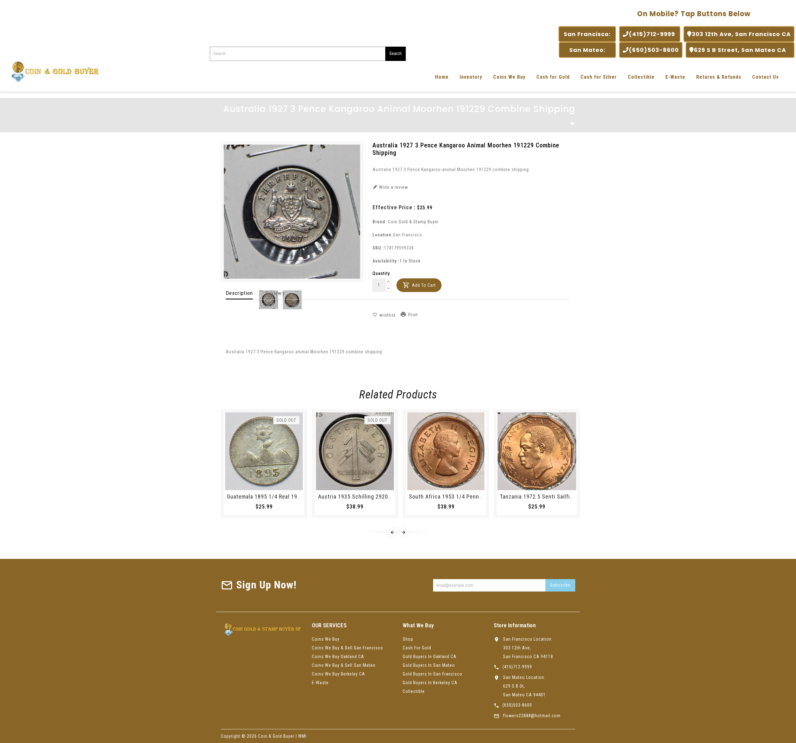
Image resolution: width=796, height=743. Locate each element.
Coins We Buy (509, 77)
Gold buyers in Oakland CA (429, 656)
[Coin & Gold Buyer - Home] (53, 71)
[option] (268, 300)
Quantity (381, 273)
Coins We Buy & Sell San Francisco (347, 647)
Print (413, 314)
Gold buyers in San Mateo (429, 665)
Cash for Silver (599, 77)
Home (442, 77)
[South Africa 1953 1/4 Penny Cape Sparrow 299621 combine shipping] (446, 451)
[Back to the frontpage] (572, 124)
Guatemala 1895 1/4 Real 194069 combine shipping (292, 496)
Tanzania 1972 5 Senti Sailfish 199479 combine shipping (571, 496)
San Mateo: (587, 50)
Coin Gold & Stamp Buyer (413, 221)
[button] (389, 282)
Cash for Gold (553, 77)
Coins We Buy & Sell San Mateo (344, 665)
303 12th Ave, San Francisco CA (741, 34)
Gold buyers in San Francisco (432, 673)
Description (239, 293)
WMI (302, 736)
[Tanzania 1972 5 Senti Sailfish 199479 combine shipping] (537, 451)
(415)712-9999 (653, 34)
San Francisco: (587, 34)
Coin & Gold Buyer (276, 736)
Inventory (471, 77)
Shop (408, 639)
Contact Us (765, 77)
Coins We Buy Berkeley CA (338, 673)
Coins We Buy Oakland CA (338, 656)
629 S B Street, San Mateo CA (742, 50)
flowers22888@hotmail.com (532, 715)
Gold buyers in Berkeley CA (430, 682)
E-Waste (675, 77)
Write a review (393, 187)
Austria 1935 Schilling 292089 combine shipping (379, 496)
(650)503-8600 (654, 50)
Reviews (275, 293)
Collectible (641, 77)
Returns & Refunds (718, 77)
